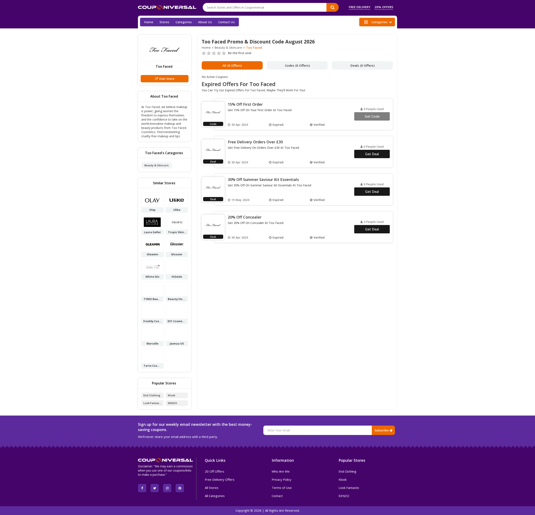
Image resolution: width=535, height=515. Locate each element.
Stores (164, 22)
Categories (379, 22)
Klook (171, 395)
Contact (277, 496)
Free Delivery (359, 7)
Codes (297, 65)
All (232, 65)
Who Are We (281, 471)
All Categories (215, 496)
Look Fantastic (152, 403)
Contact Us (226, 22)
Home (148, 22)
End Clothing (151, 395)
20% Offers (383, 7)
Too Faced (254, 47)
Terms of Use (282, 488)
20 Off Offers (214, 471)
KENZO (172, 403)
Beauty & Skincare (156, 165)
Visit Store (166, 79)
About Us (205, 22)
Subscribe (381, 430)
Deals (362, 65)
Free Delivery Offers (219, 479)
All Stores (211, 488)
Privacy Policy (281, 479)
